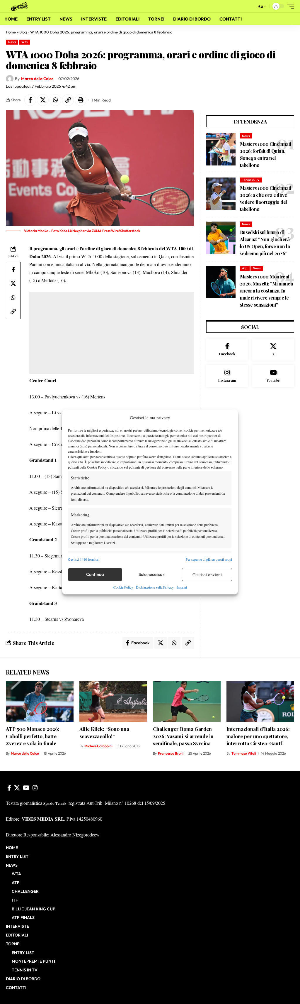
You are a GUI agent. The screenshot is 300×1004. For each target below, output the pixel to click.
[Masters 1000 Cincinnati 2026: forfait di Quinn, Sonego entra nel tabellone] (221, 149)
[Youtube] (273, 376)
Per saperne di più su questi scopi (209, 559)
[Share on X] (43, 100)
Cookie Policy (123, 587)
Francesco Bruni (170, 753)
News (12, 42)
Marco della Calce (37, 78)
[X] (273, 350)
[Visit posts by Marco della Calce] (9, 79)
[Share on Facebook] (30, 100)
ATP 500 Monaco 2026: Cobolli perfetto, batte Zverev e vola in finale (32, 736)
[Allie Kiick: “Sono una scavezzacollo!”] (113, 701)
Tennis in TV (251, 180)
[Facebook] (227, 350)
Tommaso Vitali (243, 753)
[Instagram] (227, 376)
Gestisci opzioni (207, 574)
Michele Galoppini (98, 746)
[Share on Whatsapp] (55, 100)
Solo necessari (152, 574)
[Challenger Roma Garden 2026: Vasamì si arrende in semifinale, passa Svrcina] (187, 701)
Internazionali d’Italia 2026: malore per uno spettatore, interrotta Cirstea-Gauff (258, 736)
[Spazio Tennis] (20, 6)
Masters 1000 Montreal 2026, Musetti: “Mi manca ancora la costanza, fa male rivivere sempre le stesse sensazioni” (266, 290)
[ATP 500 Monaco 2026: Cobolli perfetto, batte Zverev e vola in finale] (40, 701)
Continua (95, 574)
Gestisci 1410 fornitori (83, 559)
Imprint (182, 587)
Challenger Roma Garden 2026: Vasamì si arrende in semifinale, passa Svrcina (183, 736)
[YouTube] (26, 788)
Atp (244, 268)
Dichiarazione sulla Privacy (155, 587)
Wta (24, 42)
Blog (23, 32)
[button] (250, 6)
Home (11, 32)
